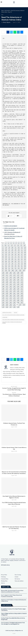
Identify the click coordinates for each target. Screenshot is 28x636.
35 (9, 252)
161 (14, 293)
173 (14, 297)
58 (6, 259)
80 (25, 263)
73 (2, 263)
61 (15, 259)
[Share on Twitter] (11, 32)
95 (21, 268)
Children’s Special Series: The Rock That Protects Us (14, 424)
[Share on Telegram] (18, 32)
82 (6, 265)
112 (10, 275)
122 (3, 279)
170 (3, 297)
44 (12, 254)
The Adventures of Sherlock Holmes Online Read (13, 319)
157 (22, 291)
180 (18, 300)
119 (14, 277)
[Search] (26, 2)
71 (21, 261)
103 (24, 270)
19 (9, 247)
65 (2, 261)
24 (25, 247)
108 (18, 272)
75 (9, 263)
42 (6, 254)
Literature (4, 317)
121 (22, 277)
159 (7, 293)
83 (9, 265)
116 (3, 277)
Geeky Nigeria (6, 22)
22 (18, 247)
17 (2, 247)
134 (3, 284)
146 (3, 288)
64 (25, 259)
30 (18, 249)
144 (18, 286)
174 (18, 297)
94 (18, 268)
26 (6, 249)
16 (24, 245)
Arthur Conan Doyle (6, 312)
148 (10, 288)
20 (12, 247)
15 (21, 245)
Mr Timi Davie (7, 10)
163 (22, 293)
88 (25, 265)
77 (15, 263)
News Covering (18, 574)
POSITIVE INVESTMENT (10, 226)
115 (22, 275)
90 (6, 268)
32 (25, 249)
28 (12, 249)
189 (7, 304)
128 (3, 281)
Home (2, 10)
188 (3, 304)
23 (21, 247)
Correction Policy (4, 578)
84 (12, 265)
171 (7, 297)
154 (10, 291)
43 (9, 254)
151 (22, 288)
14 (18, 245)
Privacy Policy (4, 574)
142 (10, 286)
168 (18, 295)
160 (10, 293)
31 (21, 249)
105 (7, 272)
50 (6, 256)
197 (10, 307)
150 (18, 288)
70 (18, 261)
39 (21, 252)
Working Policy (4, 580)
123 (7, 279)
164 (3, 295)
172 (10, 297)
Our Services (17, 578)
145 (22, 286)
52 (12, 256)
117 (7, 277)
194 (24, 304)
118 (10, 277)
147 (7, 288)
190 (10, 304)
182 (3, 302)
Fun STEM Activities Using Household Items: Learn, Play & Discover (14, 503)
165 (7, 295)
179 (14, 300)
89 (2, 268)
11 (8, 245)
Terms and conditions (19, 580)
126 (18, 279)
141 (7, 286)
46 (18, 254)
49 (2, 256)
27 (9, 249)
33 (2, 252)
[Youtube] (11, 569)
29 (15, 249)
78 (18, 263)
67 (9, 261)
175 (22, 297)
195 (3, 307)
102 (20, 270)
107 (14, 272)
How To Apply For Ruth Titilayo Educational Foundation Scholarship (11, 595)
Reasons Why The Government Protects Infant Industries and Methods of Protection (12, 591)
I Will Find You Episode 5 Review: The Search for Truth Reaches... (14, 527)
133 (22, 281)
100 (12, 270)
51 (9, 256)
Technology (3, 576)
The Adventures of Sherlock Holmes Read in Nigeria (12, 322)
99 (9, 270)
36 (12, 252)
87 (21, 265)
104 (3, 272)
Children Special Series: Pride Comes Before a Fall (14, 448)
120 (18, 277)
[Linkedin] (21, 569)
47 (21, 254)
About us (3, 583)
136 (10, 284)
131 (14, 281)
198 (14, 307)
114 (18, 275)
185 (14, 302)
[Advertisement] (14, 341)
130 (10, 281)
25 (2, 249)
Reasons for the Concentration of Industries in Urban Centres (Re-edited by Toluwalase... (14, 472)
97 (2, 270)
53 (15, 256)
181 (22, 300)
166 (10, 295)
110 (3, 275)
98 (6, 270)
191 (14, 304)
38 (18, 252)
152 (3, 291)
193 (20, 304)
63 (21, 259)
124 (10, 279)
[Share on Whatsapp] (14, 32)
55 (21, 256)
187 (22, 302)
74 (6, 263)
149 (14, 288)
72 (25, 261)
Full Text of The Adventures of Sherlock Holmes (13, 314)
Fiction (15, 312)
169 (22, 295)
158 (3, 293)
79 (21, 263)
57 (2, 259)
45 (15, 254)
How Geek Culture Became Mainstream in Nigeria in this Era (14, 497)
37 (15, 252)
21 (15, 247)
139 (22, 284)
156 (18, 291)
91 (9, 268)
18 (6, 247)
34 (6, 252)
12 (11, 245)
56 (25, 256)
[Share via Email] (21, 32)
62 (18, 259)
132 (18, 281)
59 (9, 259)
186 (18, 302)
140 (3, 286)
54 (18, 256)
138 (18, 284)
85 (15, 265)
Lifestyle (16, 576)
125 (14, 279)
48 (25, 254)
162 (18, 293)
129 (7, 281)
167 (14, 295)
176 (3, 300)
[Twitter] (16, 569)
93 (15, 268)
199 (18, 307)
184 (10, 302)
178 (10, 300)
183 (7, 302)
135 (7, 284)
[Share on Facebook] (8, 32)
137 (14, 284)
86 (18, 265)
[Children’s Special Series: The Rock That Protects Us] (14, 413)
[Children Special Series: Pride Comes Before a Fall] (14, 437)
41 (2, 254)
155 (14, 291)
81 (2, 265)
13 (15, 245)
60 (12, 259)
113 (14, 275)
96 (25, 268)
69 (15, 261)
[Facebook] (7, 569)
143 (14, 286)
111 (7, 275)
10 (5, 245)
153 (7, 291)
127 (22, 279)
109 (22, 272)
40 (25, 252)
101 (16, 270)
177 (7, 300)
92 (12, 268)
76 (12, 263)
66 (6, 261)
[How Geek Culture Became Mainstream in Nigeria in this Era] (14, 485)
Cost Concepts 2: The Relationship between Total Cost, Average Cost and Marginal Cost (13, 623)
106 (10, 272)
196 (7, 307)
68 (12, 261)
